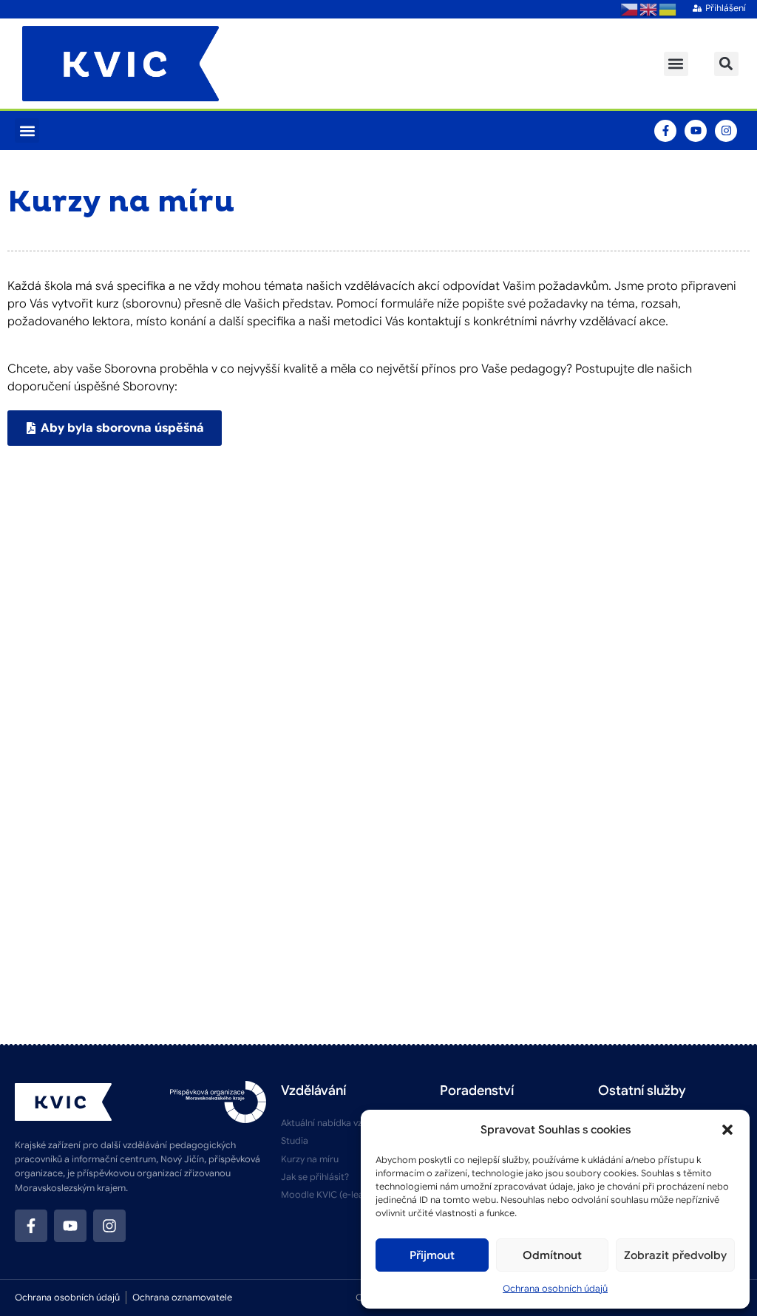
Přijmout (432, 1255)
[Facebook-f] (665, 131)
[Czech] (629, 8)
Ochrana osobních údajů (555, 1288)
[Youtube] (696, 131)
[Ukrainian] (668, 8)
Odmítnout (552, 1255)
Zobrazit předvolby (675, 1255)
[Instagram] (726, 131)
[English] (649, 8)
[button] (727, 1129)
